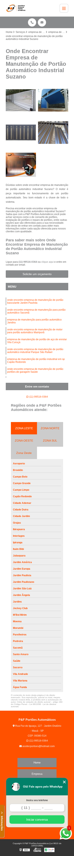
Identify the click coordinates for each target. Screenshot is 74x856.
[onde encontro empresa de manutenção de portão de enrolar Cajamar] (53, 132)
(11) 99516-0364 (28, 261)
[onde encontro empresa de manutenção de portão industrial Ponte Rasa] (53, 100)
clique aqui (47, 261)
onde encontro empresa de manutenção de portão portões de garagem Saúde (35, 370)
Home (37, 762)
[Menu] (64, 8)
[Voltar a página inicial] (17, 8)
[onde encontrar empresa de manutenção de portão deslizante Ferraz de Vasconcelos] (21, 100)
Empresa (37, 773)
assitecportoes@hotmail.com (38, 746)
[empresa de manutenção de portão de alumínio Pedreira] (21, 132)
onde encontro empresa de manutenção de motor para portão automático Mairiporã (34, 331)
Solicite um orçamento (37, 274)
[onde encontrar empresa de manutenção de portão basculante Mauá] (21, 165)
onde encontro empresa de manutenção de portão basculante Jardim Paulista (35, 301)
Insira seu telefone (37, 800)
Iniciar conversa (37, 819)
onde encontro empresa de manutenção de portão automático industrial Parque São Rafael (35, 351)
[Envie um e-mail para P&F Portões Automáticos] (42, 22)
